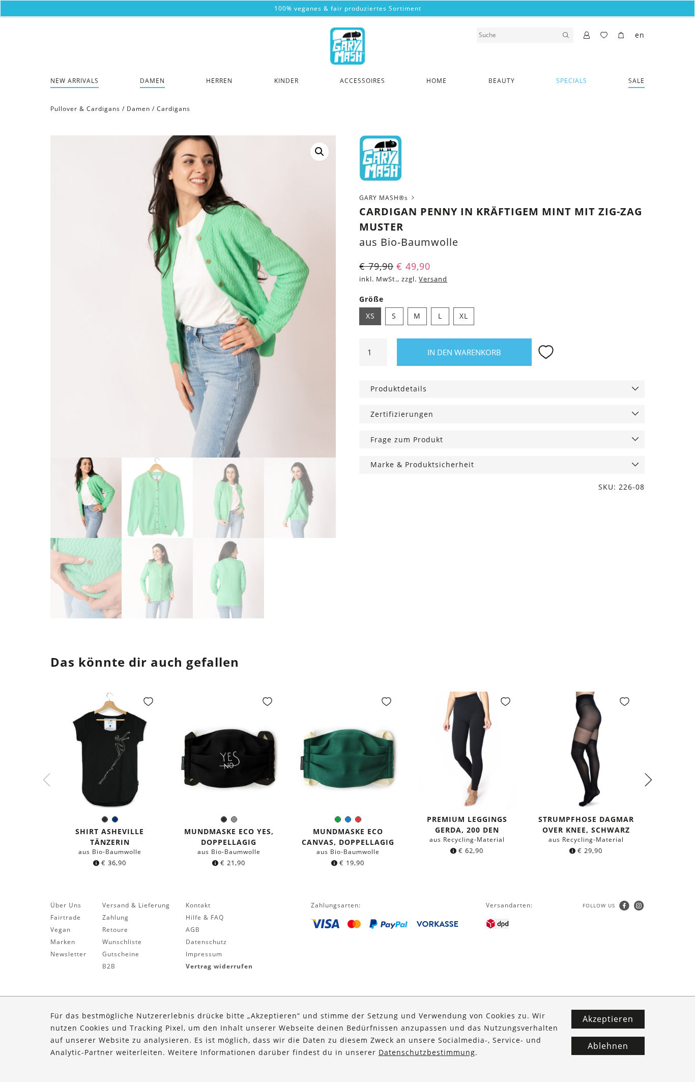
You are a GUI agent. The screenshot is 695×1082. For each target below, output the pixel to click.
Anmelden (347, 650)
